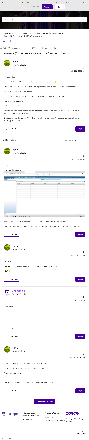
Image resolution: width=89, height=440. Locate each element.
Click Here (67, 3)
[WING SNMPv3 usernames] (80, 140)
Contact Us (27, 420)
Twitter (69, 413)
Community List (25, 33)
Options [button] (6, 41)
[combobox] (44, 19)
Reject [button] (60, 7)
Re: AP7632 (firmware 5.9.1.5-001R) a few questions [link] (23, 36)
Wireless (37, 33)
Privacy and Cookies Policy (54, 420)
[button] (47, 6)
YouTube (74, 413)
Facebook (67, 413)
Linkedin (72, 413)
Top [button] (5, 432)
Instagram (77, 413)
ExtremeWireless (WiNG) (53, 33)
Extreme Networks (9, 33)
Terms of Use (49, 418)
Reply (80, 129)
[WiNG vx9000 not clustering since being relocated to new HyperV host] (84, 140)
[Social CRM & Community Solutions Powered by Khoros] (82, 433)
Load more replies (44, 402)
